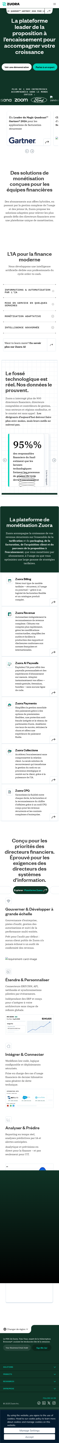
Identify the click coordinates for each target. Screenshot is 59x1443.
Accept (29, 1436)
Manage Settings (30, 1430)
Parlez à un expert (45, 67)
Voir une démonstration (17, 67)
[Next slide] (32, 151)
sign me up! (41, 1347)
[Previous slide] (27, 151)
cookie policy (35, 1418)
